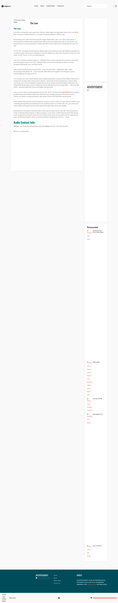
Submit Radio (57, 580)
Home (55, 575)
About (55, 578)
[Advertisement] (96, 51)
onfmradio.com (91, 584)
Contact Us (57, 583)
